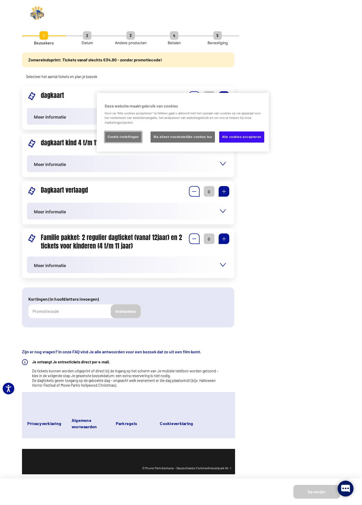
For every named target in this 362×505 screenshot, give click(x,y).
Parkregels (126, 423)
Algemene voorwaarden (84, 423)
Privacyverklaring (44, 423)
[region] (183, 122)
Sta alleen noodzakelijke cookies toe (182, 136)
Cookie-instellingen (123, 136)
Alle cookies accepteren (241, 136)
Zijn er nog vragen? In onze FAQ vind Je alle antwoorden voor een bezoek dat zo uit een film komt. (111, 351)
